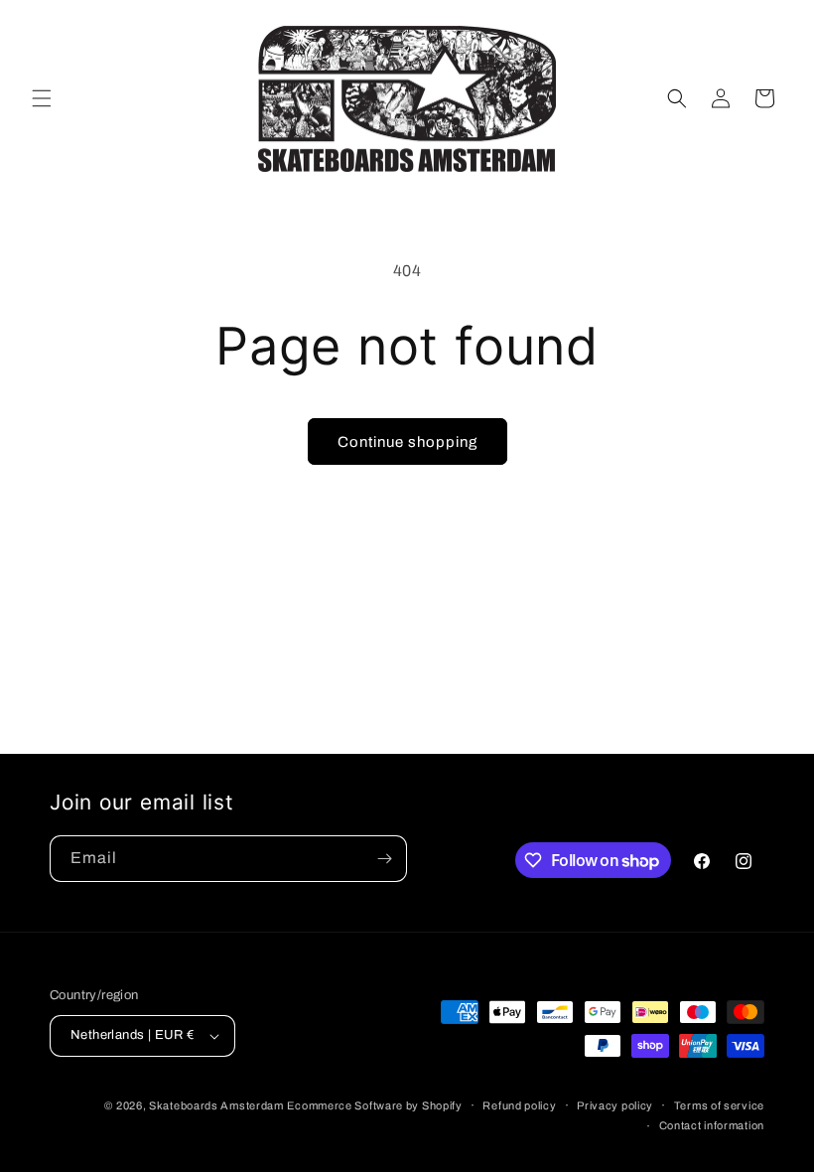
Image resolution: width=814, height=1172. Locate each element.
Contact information (711, 1125)
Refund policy (519, 1105)
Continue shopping (407, 442)
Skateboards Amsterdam (216, 1105)
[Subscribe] (384, 858)
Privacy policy (615, 1105)
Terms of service (719, 1105)
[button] (42, 98)
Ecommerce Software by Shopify (374, 1105)
